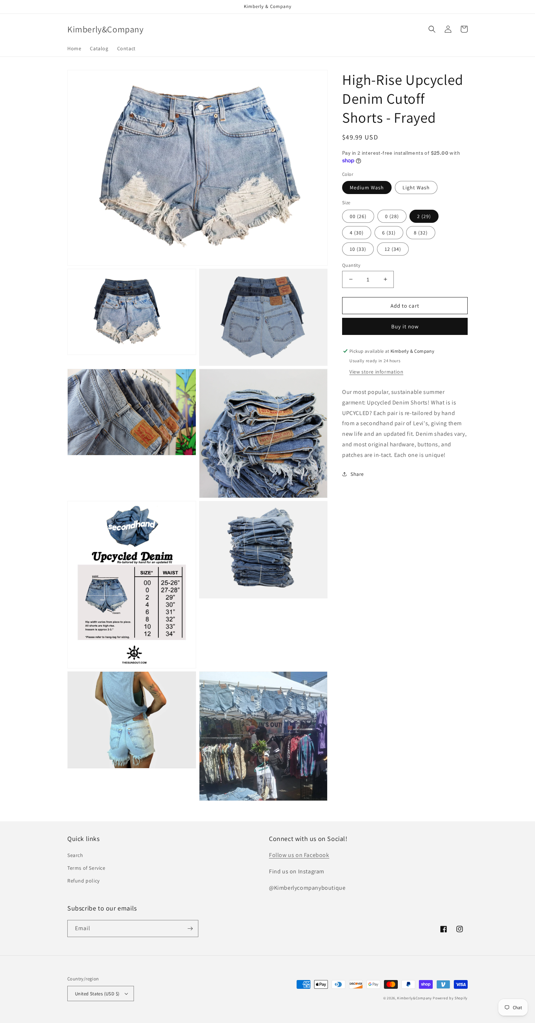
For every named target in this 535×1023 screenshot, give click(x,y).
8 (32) (421, 232)
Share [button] (357, 473)
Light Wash (416, 187)
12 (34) (393, 248)
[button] (432, 29)
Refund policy (83, 880)
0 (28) (392, 216)
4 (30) (357, 232)
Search (75, 855)
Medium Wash (367, 187)
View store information (376, 371)
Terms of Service (86, 868)
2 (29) (424, 216)
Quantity (351, 265)
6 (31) (389, 232)
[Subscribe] (190, 928)
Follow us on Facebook (299, 855)
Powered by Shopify (450, 998)
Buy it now (405, 326)
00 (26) (358, 216)
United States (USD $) (97, 994)
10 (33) (358, 248)
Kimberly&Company (414, 998)
